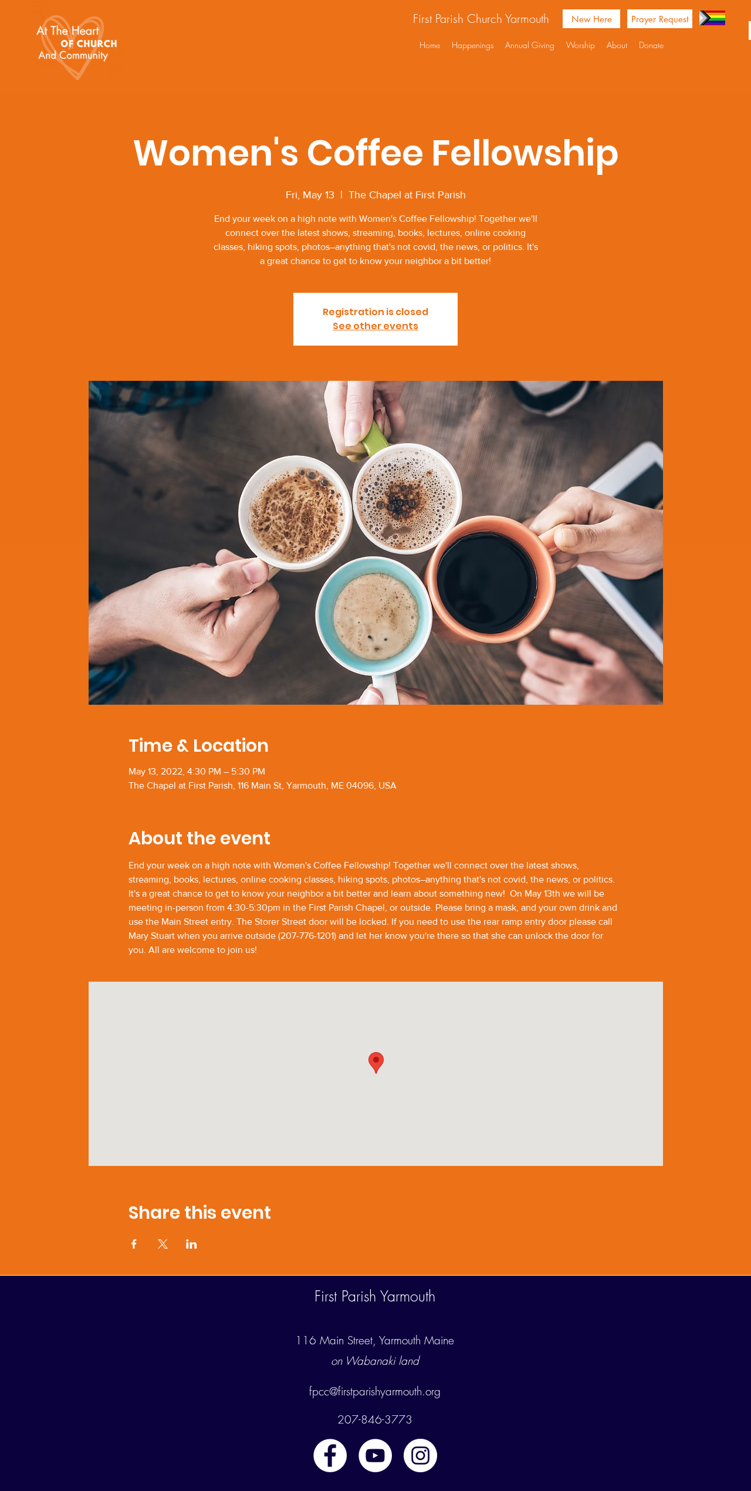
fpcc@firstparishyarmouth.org (375, 1391)
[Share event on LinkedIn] (191, 1244)
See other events (375, 326)
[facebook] (330, 1455)
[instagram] (420, 1455)
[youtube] (375, 1455)
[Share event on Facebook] (134, 1244)
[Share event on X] (162, 1244)
